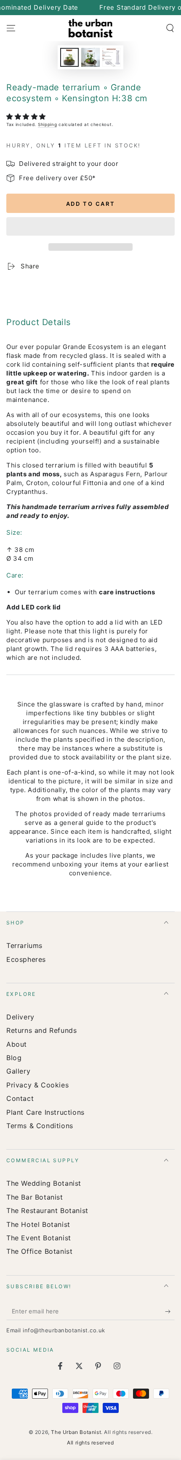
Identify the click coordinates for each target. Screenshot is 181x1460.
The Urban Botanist (76, 1432)
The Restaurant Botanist (47, 1210)
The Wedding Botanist (43, 1183)
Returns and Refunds (41, 1030)
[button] (27, 117)
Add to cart (90, 203)
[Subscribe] (170, 1311)
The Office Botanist (39, 1251)
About (16, 1044)
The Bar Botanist (34, 1197)
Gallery (18, 1071)
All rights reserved (90, 1442)
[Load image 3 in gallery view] (111, 57)
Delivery (20, 1017)
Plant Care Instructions (45, 1112)
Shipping (47, 124)
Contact (20, 1098)
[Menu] (11, 28)
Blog (13, 1057)
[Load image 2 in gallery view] (90, 57)
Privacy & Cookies (37, 1085)
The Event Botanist (38, 1238)
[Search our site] (170, 28)
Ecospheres (26, 959)
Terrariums (24, 945)
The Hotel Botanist (38, 1224)
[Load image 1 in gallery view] (69, 57)
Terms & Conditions (39, 1125)
